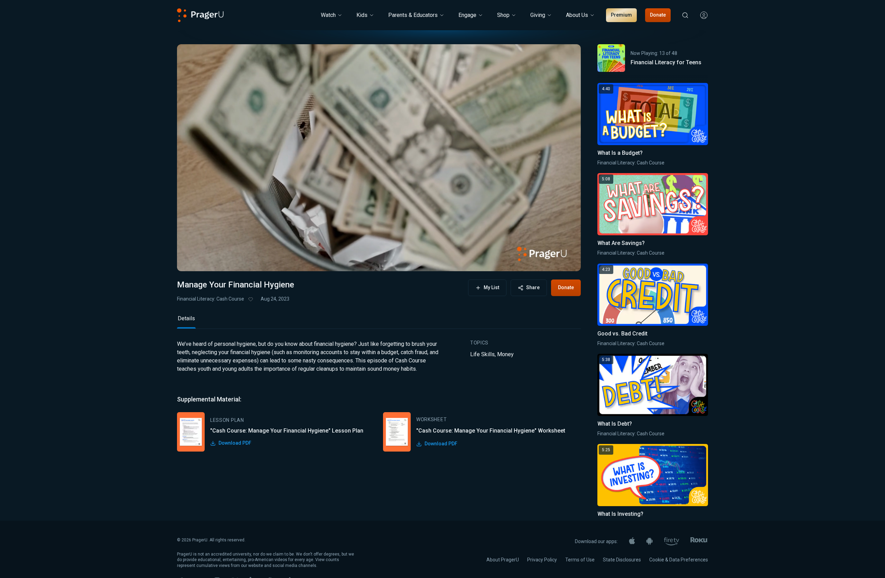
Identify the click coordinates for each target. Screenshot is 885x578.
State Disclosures (622, 559)
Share (533, 287)
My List (491, 287)
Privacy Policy (542, 559)
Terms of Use (580, 559)
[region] (379, 157)
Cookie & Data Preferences (678, 559)
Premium (621, 15)
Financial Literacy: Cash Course (210, 299)
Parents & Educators (413, 15)
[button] (191, 259)
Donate (658, 15)
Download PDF (234, 443)
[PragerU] (200, 15)
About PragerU (502, 559)
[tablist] (379, 321)
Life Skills (482, 354)
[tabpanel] (379, 396)
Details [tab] (186, 318)
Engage (467, 15)
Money (505, 354)
